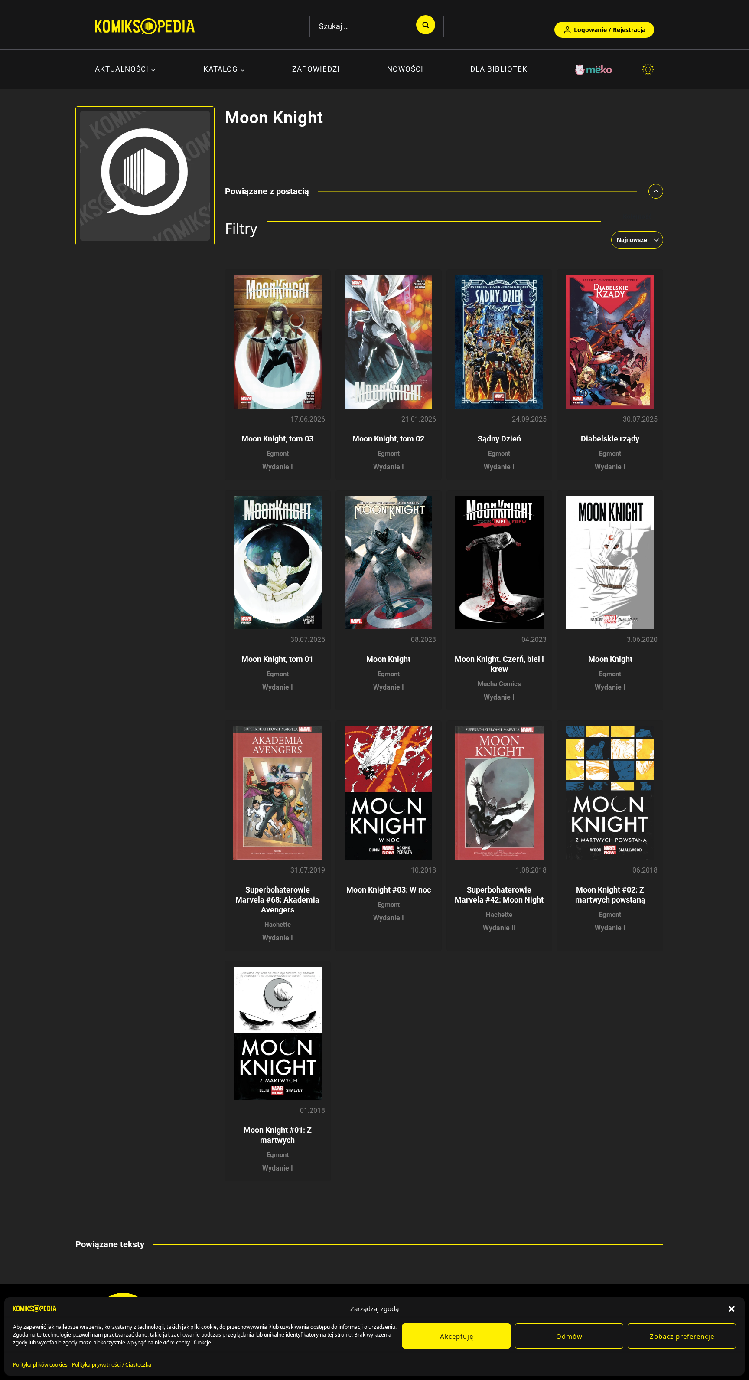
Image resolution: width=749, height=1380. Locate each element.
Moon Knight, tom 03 (277, 438)
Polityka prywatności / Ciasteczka (111, 1364)
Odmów (569, 1336)
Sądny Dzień (499, 438)
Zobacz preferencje (682, 1336)
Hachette (277, 925)
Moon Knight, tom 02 (388, 438)
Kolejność (637, 216)
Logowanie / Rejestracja (609, 30)
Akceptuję (456, 1336)
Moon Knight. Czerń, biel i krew (499, 664)
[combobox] (634, 240)
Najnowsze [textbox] (632, 239)
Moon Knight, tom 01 (277, 659)
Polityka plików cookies (40, 1364)
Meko (594, 69)
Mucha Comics (499, 684)
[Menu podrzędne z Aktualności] (125, 70)
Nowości (405, 69)
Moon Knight (388, 659)
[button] (731, 1308)
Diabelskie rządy (610, 438)
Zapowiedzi (316, 69)
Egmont (278, 454)
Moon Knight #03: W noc (388, 889)
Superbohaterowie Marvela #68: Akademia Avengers (277, 899)
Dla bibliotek (499, 69)
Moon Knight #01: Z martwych (278, 1135)
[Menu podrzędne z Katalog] (224, 70)
